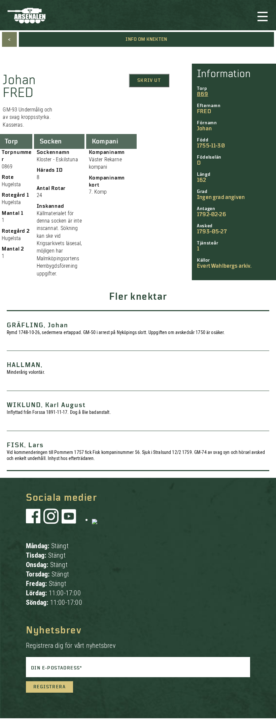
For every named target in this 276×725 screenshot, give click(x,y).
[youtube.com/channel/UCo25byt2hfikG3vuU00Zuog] (69, 519)
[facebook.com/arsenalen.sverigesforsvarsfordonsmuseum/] (34, 519)
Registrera (49, 687)
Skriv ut (149, 80)
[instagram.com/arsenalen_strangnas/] (51, 519)
